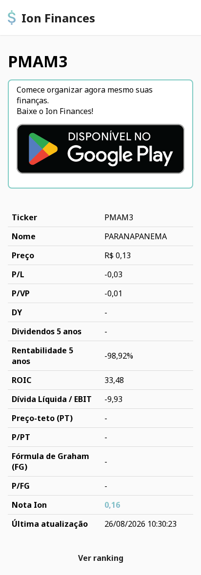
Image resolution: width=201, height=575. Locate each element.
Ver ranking (100, 558)
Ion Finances (58, 18)
